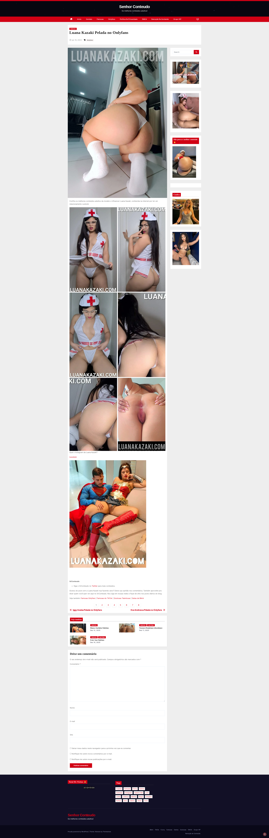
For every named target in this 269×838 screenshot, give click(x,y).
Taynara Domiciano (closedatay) (150, 628)
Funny (135, 789)
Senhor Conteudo (134, 7)
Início (79, 19)
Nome (72, 708)
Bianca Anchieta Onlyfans (99, 628)
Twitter (94, 586)
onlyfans (149, 796)
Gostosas (119, 793)
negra (141, 796)
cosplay (119, 789)
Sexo (125, 800)
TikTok (157, 830)
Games (142, 789)
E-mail (72, 721)
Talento (132, 800)
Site (71, 735)
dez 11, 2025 (144, 630)
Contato (89, 19)
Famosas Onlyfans (88, 598)
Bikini (151, 830)
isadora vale (138, 793)
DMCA (144, 19)
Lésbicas (126, 796)
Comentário (75, 664)
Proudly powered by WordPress (78, 831)
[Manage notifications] (264, 834)
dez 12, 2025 (95, 630)
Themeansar (107, 831)
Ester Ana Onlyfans (97, 640)
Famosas (100, 19)
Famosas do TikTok (104, 598)
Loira (147, 793)
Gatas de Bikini (138, 598)
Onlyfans (111, 19)
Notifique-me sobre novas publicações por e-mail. (92, 759)
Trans (146, 800)
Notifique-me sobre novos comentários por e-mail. (92, 754)
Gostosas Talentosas (122, 598)
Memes (133, 796)
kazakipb (73, 457)
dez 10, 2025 (95, 642)
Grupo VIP (177, 19)
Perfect (118, 800)
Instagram (128, 793)
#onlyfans (90, 40)
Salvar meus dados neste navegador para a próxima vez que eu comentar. (101, 748)
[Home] (71, 19)
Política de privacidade (129, 19)
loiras (118, 796)
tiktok (139, 800)
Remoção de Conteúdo (160, 19)
